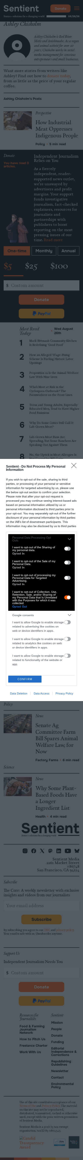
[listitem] (41, 539)
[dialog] (41, 580)
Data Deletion (18, 693)
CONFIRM (25, 679)
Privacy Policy (64, 693)
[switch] (67, 549)
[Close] (75, 467)
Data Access (41, 693)
